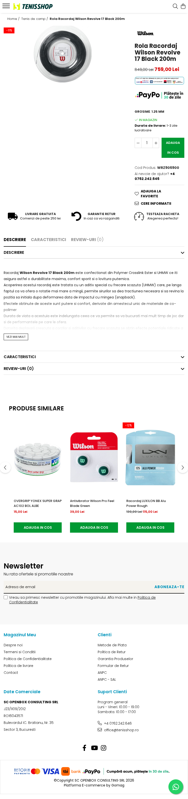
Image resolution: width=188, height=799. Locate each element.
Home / (14, 19)
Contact (11, 672)
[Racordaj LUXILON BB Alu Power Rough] (150, 457)
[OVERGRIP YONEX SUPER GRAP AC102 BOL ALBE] (37, 457)
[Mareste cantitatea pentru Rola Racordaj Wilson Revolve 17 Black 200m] (156, 143)
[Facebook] (84, 748)
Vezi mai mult (15, 337)
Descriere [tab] (15, 240)
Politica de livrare (18, 665)
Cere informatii (156, 203)
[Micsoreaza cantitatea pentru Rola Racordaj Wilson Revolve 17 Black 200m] (138, 143)
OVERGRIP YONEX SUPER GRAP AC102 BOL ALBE (38, 503)
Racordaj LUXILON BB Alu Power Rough (146, 503)
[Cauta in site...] (175, 7)
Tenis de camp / (35, 19)
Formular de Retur (113, 665)
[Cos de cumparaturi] (183, 7)
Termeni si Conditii (19, 652)
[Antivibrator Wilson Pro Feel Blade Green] (94, 457)
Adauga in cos (173, 147)
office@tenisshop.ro (121, 730)
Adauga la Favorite (151, 194)
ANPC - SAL (107, 679)
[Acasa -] (33, 6)
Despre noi (13, 645)
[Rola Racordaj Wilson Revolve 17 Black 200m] (63, 54)
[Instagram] (103, 748)
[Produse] (6, 7)
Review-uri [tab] (87, 240)
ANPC (102, 672)
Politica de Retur (112, 652)
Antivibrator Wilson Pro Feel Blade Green (92, 503)
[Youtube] (94, 748)
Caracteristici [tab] (48, 240)
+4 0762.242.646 (117, 723)
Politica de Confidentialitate (28, 658)
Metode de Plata (112, 645)
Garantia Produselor (115, 658)
